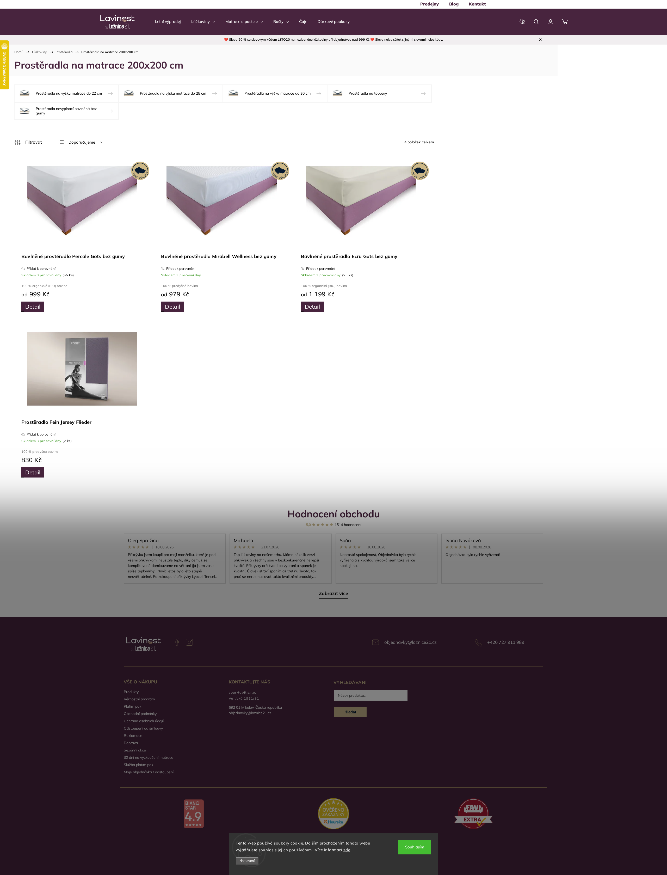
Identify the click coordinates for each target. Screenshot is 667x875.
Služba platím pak (138, 764)
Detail (32, 306)
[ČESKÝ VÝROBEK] (81, 204)
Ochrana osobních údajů (144, 721)
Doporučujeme (82, 142)
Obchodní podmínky (140, 713)
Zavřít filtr (28, 142)
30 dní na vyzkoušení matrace (148, 757)
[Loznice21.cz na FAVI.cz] (473, 814)
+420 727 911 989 (505, 642)
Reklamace (133, 735)
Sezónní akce (135, 750)
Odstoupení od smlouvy (143, 728)
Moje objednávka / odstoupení (149, 772)
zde (346, 849)
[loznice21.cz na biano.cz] (194, 814)
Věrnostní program (139, 699)
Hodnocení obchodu (333, 513)
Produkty (131, 691)
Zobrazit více (333, 593)
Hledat (350, 712)
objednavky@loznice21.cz (410, 642)
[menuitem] (429, 4)
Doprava (131, 743)
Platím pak (132, 706)
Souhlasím (414, 847)
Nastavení (247, 861)
